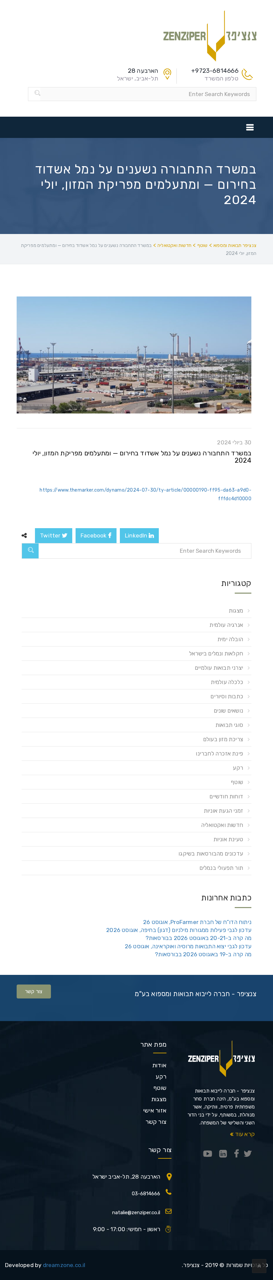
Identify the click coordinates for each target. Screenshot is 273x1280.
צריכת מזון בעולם (223, 739)
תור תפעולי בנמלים (221, 868)
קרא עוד (244, 1134)
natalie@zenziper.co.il (136, 1213)
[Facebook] (236, 1154)
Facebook (94, 535)
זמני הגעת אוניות (223, 810)
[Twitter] (248, 1154)
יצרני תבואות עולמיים (219, 667)
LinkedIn (137, 535)
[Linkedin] (223, 1154)
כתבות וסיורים (226, 696)
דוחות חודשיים (226, 796)
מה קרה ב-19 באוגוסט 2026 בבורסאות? (203, 954)
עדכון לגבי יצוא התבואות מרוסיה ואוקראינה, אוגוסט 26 (188, 946)
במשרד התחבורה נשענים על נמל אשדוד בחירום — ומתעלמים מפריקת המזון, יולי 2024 (142, 456)
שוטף (237, 782)
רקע (238, 767)
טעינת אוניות (228, 839)
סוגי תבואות (229, 725)
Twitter (51, 535)
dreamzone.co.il (64, 1265)
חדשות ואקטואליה (222, 825)
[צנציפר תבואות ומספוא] (209, 35)
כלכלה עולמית (227, 682)
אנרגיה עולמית (226, 625)
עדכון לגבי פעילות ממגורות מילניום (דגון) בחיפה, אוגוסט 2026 (178, 930)
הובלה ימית (230, 639)
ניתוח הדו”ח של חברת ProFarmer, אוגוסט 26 (197, 922)
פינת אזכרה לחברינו (219, 753)
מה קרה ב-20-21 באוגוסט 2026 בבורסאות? (198, 938)
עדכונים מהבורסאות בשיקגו (210, 853)
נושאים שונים (228, 710)
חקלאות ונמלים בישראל (216, 653)
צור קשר (34, 991)
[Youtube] (207, 1154)
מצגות (236, 610)
